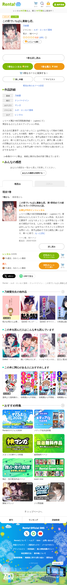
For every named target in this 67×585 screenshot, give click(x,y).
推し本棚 (19, 79)
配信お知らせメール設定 (33, 85)
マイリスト (50, 79)
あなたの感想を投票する (32, 172)
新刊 (11, 519)
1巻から (6, 196)
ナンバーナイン (22, 100)
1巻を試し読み (33, 57)
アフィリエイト (19, 549)
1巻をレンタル (17, 66)
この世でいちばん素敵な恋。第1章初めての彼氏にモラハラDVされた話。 (41, 204)
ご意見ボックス (34, 545)
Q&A (38, 540)
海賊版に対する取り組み (34, 557)
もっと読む (40, 233)
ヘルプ (31, 540)
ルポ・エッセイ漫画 (43, 29)
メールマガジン (48, 545)
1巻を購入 (49, 66)
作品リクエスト (19, 545)
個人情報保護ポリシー (45, 549)
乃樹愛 (26, 25)
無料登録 (60, 4)
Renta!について (20, 540)
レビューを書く (34, 42)
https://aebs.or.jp (22, 581)
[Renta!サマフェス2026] (18, 4)
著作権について (40, 553)
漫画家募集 (18, 557)
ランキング (33, 519)
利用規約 (31, 549)
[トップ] (8, 4)
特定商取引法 (26, 553)
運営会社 (49, 557)
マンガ (18, 105)
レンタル (19, 114)
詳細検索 (56, 519)
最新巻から (17, 196)
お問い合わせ (48, 540)
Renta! (5, 283)
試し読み (51, 246)
